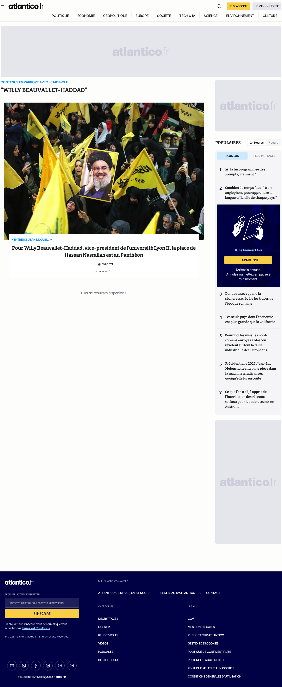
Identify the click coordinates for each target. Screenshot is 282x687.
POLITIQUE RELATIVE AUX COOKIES (211, 668)
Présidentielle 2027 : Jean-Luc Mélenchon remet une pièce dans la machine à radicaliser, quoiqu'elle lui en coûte (251, 371)
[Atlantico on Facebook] (36, 665)
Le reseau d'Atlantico (177, 593)
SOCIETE (164, 16)
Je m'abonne (248, 260)
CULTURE (270, 16)
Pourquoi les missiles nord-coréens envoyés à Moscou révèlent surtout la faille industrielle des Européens (246, 342)
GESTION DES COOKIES (203, 643)
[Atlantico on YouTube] (72, 665)
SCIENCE (211, 16)
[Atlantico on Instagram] (60, 665)
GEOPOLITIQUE (115, 16)
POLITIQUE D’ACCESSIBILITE (206, 660)
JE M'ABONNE (238, 6)
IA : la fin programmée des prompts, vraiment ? (245, 171)
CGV (191, 618)
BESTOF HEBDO (108, 660)
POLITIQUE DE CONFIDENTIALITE (209, 651)
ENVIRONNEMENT (240, 16)
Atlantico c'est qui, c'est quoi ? (123, 593)
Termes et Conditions (36, 628)
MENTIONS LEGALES (201, 627)
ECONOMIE (86, 16)
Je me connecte (267, 6)
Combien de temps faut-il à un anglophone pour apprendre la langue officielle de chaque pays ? (251, 193)
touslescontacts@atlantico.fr (42, 677)
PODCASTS (105, 651)
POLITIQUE (60, 16)
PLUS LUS (232, 155)
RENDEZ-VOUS (107, 635)
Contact (213, 593)
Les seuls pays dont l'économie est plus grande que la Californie (250, 319)
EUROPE (142, 16)
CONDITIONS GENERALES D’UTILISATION (214, 676)
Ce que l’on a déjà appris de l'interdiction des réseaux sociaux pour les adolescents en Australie (249, 399)
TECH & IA (187, 16)
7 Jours (273, 142)
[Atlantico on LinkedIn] (48, 665)
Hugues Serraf (104, 264)
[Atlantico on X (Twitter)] (24, 665)
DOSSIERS (104, 627)
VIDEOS (103, 643)
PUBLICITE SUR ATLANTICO (206, 635)
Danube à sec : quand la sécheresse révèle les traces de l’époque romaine (249, 298)
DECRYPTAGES (108, 618)
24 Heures (257, 142)
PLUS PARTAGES (265, 155)
